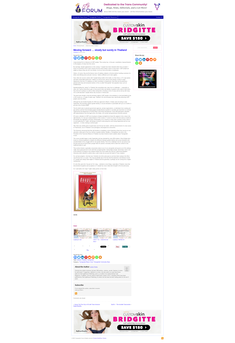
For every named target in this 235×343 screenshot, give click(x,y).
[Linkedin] (82, 58)
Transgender (90, 260)
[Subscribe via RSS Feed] (76, 293)
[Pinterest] (86, 58)
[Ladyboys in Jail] (82, 233)
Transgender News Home (79, 17)
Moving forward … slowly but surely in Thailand (100, 50)
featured (79, 260)
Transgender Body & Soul (86, 262)
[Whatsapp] (96, 58)
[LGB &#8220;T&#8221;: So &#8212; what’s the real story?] (102, 233)
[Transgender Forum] (117, 12)
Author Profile (93, 267)
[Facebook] (75, 58)
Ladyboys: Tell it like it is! (118, 239)
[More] (100, 58)
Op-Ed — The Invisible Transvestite (120, 304)
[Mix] (93, 58)
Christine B (75, 52)
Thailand (84, 260)
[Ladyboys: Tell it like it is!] (122, 233)
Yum (87, 250)
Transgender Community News (102, 262)
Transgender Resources (110, 17)
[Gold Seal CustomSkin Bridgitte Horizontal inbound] (117, 44)
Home (74, 45)
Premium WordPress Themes (99, 338)
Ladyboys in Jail (77, 239)
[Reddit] (89, 58)
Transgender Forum (95, 17)
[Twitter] (78, 58)
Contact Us (159, 17)
